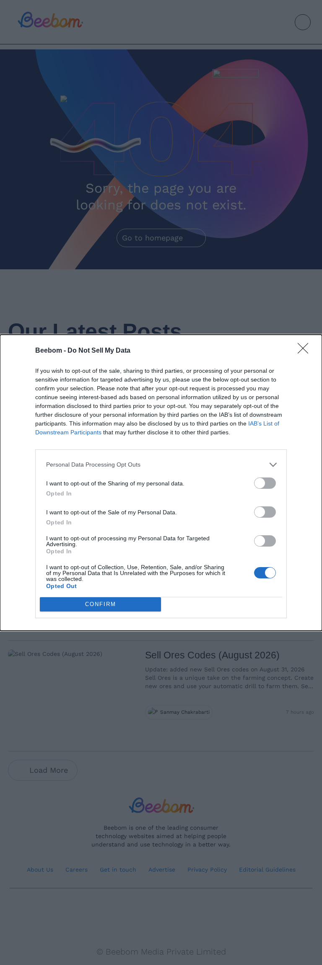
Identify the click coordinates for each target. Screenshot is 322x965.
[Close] (306, 351)
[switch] (265, 483)
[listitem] (161, 464)
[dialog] (161, 483)
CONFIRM (100, 604)
